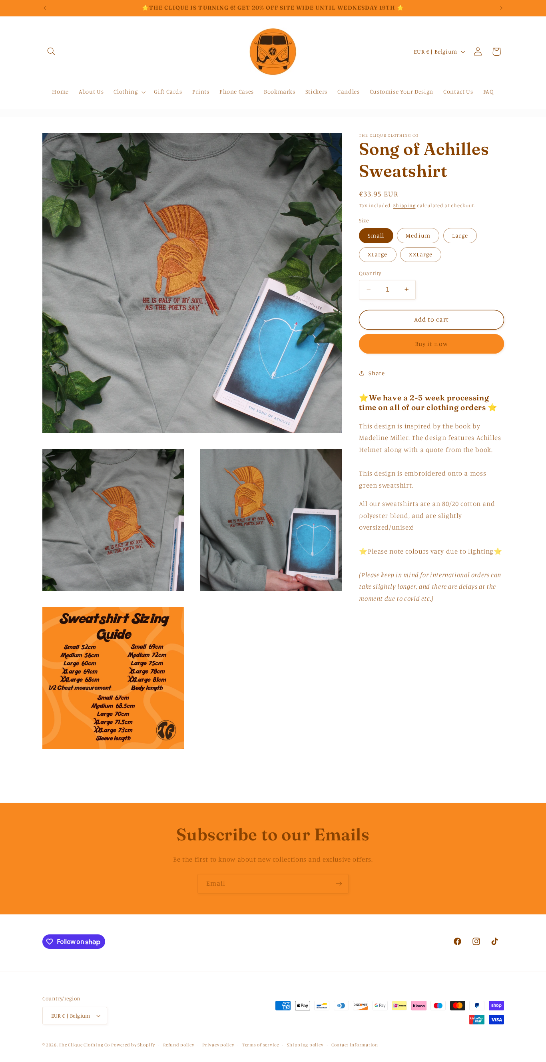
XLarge (377, 253)
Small (376, 235)
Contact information (354, 1045)
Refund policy (178, 1045)
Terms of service (260, 1045)
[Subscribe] (339, 884)
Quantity (370, 273)
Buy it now (431, 343)
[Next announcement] (501, 8)
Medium (418, 235)
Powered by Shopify (133, 1045)
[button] (51, 51)
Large (460, 235)
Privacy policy (218, 1045)
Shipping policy (305, 1045)
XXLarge (420, 253)
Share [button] (377, 373)
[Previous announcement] (45, 8)
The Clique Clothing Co (84, 1045)
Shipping (404, 205)
